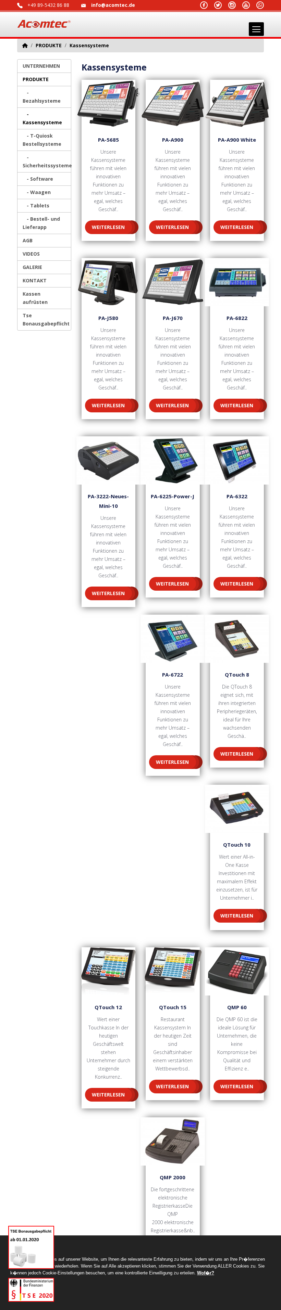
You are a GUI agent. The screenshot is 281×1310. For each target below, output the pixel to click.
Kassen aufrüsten (35, 298)
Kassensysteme (89, 45)
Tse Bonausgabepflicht (46, 319)
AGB (28, 240)
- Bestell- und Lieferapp (41, 223)
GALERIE (32, 267)
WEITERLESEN (108, 227)
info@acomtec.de (113, 5)
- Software (38, 179)
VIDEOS (31, 254)
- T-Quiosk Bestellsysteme (42, 139)
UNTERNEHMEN (41, 66)
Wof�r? (205, 1272)
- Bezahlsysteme (42, 96)
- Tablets (36, 205)
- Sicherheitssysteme (47, 161)
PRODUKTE (49, 45)
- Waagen (37, 192)
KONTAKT (35, 280)
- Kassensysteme (42, 118)
